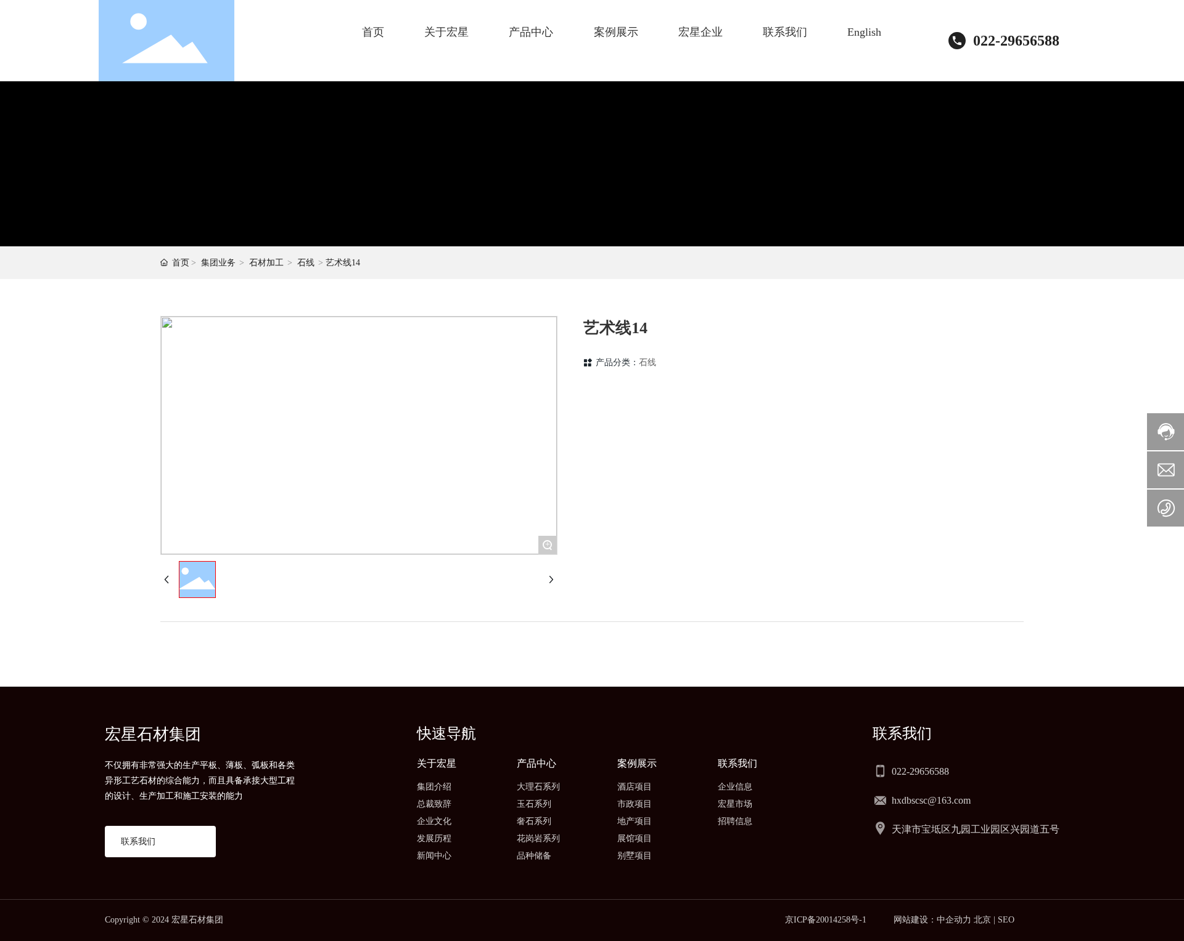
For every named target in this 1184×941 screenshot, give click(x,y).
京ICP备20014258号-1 (825, 919)
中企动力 (954, 919)
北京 (982, 919)
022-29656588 (1016, 41)
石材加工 (266, 262)
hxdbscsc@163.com (931, 800)
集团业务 (218, 262)
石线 (305, 262)
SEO (1006, 919)
